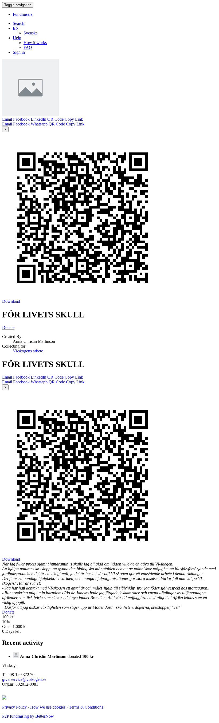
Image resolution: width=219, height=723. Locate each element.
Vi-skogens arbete (28, 351)
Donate (8, 327)
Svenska (31, 33)
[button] (16, 28)
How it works (35, 42)
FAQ (28, 47)
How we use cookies (47, 707)
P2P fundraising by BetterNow (28, 716)
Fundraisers (22, 14)
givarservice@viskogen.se (24, 679)
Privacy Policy (14, 707)
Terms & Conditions (86, 707)
